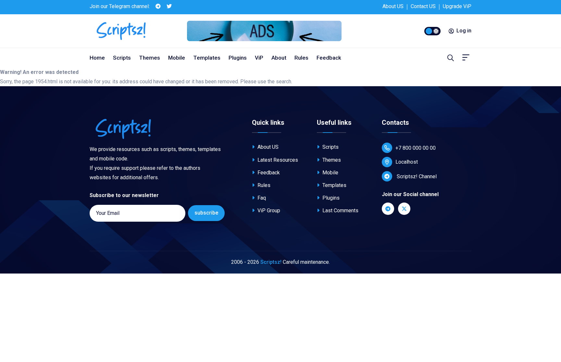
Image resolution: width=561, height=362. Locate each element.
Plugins (238, 57)
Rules (301, 57)
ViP (259, 57)
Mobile (176, 57)
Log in (463, 31)
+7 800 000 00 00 (415, 148)
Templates (206, 57)
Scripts (122, 57)
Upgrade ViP (457, 6)
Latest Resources (277, 160)
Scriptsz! (270, 262)
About (278, 57)
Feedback (329, 57)
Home (97, 57)
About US (393, 6)
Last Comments (339, 210)
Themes (149, 57)
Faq (261, 198)
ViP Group (268, 210)
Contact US (423, 6)
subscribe (206, 213)
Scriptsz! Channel (416, 176)
